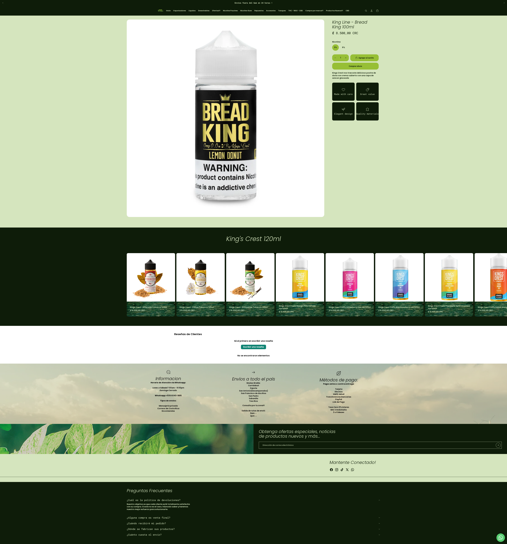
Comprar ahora (355, 66)
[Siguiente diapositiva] (504, 3)
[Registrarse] (498, 445)
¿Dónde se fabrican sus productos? (151, 529)
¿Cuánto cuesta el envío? (144, 534)
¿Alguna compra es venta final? (148, 517)
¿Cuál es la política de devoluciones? (153, 500)
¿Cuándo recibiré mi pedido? (146, 523)
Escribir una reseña (253, 346)
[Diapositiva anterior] (3, 3)
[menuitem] (168, 11)
